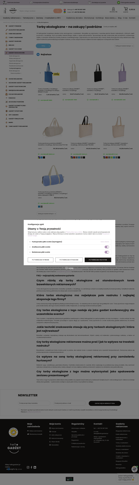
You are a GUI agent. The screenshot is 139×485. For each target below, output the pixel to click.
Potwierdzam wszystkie (98, 260)
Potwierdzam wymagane (69, 260)
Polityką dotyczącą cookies (74, 232)
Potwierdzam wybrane (40, 260)
